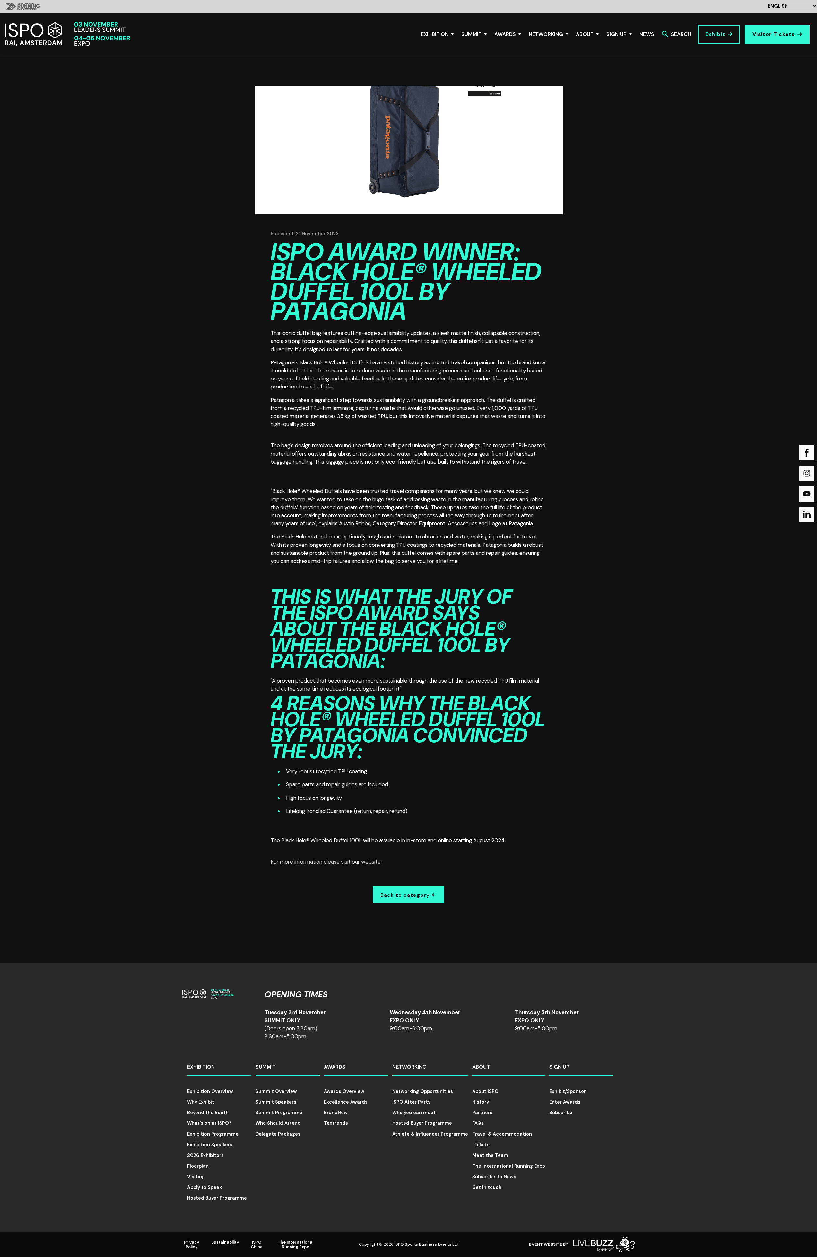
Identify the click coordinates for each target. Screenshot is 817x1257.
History (480, 1102)
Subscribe (560, 1112)
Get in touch (486, 1187)
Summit (471, 34)
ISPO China (257, 1244)
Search (681, 34)
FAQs (478, 1123)
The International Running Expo (508, 1166)
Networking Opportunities (422, 1091)
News (646, 34)
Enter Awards (564, 1102)
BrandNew (336, 1112)
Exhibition (434, 34)
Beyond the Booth (208, 1112)
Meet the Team (490, 1155)
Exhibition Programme (213, 1134)
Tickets (481, 1145)
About (585, 34)
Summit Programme (279, 1112)
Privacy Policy (191, 1244)
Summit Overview (276, 1091)
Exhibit (715, 34)
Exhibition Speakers (209, 1145)
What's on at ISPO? (209, 1123)
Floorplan (198, 1166)
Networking (546, 34)
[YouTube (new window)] (806, 494)
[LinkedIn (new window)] (806, 514)
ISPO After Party (411, 1102)
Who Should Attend (278, 1123)
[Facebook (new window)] (806, 452)
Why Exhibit (200, 1102)
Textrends (336, 1123)
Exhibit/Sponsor (567, 1091)
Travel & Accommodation (502, 1134)
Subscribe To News (494, 1177)
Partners (482, 1112)
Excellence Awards (346, 1102)
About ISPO (485, 1091)
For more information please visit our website (326, 861)
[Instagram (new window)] (806, 473)
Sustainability (225, 1242)
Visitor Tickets (773, 34)
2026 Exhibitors (205, 1155)
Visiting (196, 1177)
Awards (505, 34)
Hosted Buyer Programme (217, 1198)
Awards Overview (344, 1091)
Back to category (405, 895)
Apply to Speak (204, 1187)
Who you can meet (414, 1112)
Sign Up (616, 34)
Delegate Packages (278, 1134)
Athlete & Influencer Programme (430, 1134)
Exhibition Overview (210, 1091)
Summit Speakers (276, 1102)
